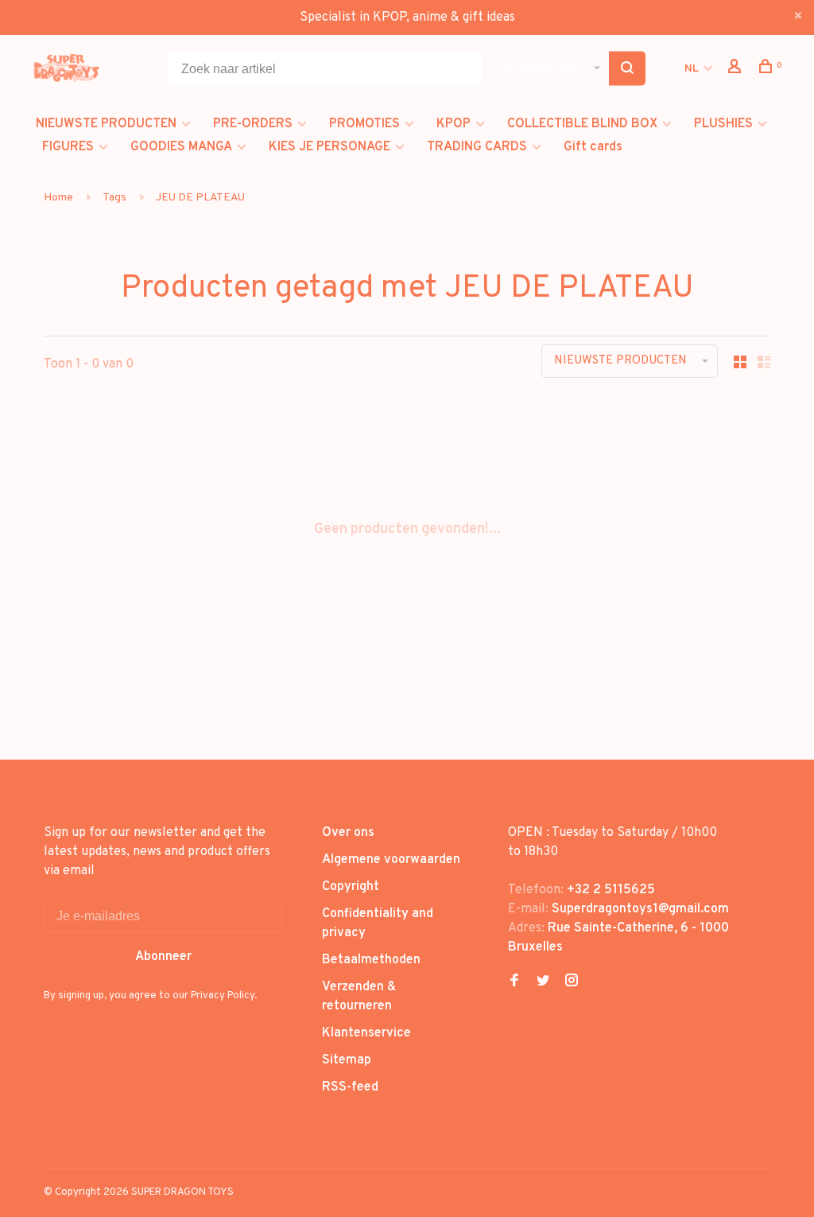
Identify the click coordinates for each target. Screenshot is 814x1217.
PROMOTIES (364, 124)
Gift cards (593, 147)
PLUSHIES (723, 124)
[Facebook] (514, 982)
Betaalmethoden (371, 960)
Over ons (348, 833)
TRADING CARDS (477, 147)
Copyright (350, 887)
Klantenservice (366, 1033)
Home (58, 197)
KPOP (453, 124)
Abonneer (163, 957)
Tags (114, 197)
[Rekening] (736, 69)
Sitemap (346, 1060)
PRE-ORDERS (253, 124)
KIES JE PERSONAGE (329, 147)
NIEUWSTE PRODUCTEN (106, 124)
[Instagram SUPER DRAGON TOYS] (571, 982)
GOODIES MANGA (181, 147)
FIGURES (68, 147)
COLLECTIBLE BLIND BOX (582, 124)
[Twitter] (543, 982)
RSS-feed (350, 1087)
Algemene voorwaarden (391, 860)
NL (691, 69)
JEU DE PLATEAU (200, 197)
